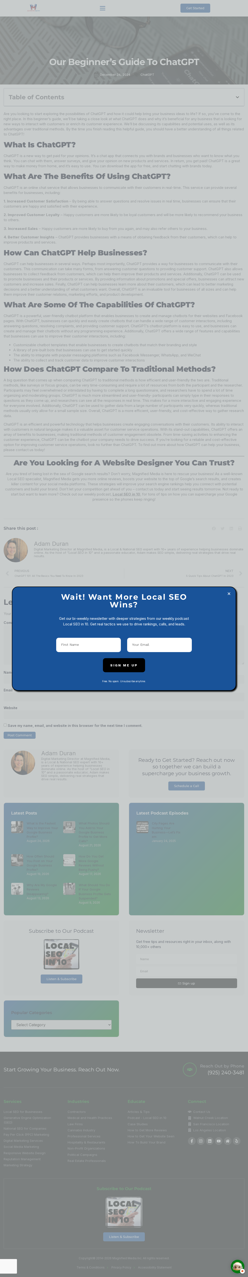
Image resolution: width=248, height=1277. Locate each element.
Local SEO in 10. (76, 624)
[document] (124, 638)
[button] (229, 594)
